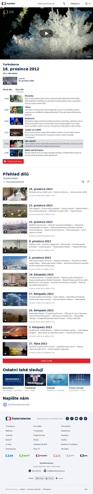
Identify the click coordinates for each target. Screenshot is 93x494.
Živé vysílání (65, 426)
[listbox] (50, 478)
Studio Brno (65, 431)
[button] (46, 33)
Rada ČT (9, 440)
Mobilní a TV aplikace (69, 444)
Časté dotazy (11, 449)
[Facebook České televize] (72, 418)
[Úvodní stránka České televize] (18, 418)
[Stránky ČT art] (70, 456)
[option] (40, 478)
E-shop (8, 444)
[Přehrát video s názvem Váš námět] (46, 33)
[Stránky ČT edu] (83, 456)
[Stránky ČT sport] (24, 456)
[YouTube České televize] (76, 418)
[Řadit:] (88, 181)
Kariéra (64, 440)
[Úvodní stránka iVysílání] (10, 3)
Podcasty (64, 435)
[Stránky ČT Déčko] (57, 456)
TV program (10, 426)
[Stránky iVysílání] (41, 456)
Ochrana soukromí (34, 489)
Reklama (9, 431)
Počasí (36, 440)
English (22, 489)
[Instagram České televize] (67, 418)
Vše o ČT (36, 449)
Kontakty (65, 449)
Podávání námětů (40, 444)
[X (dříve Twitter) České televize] (81, 418)
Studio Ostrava (39, 435)
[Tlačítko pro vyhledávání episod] (83, 182)
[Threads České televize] (85, 418)
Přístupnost (47, 489)
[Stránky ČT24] (9, 456)
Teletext (9, 435)
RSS (86, 489)
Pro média (37, 426)
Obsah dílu (7, 89)
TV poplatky (38, 431)
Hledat (64, 3)
